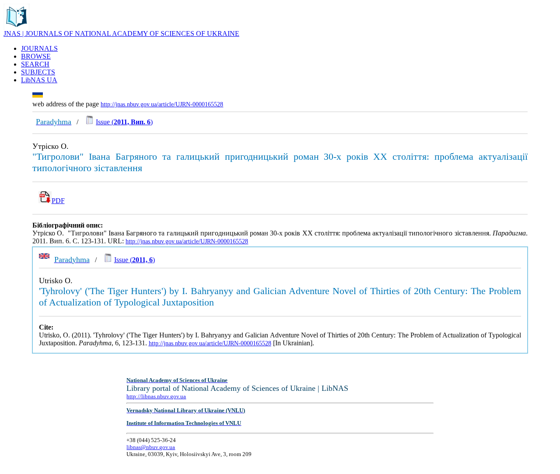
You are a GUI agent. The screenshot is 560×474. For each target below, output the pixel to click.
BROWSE (36, 56)
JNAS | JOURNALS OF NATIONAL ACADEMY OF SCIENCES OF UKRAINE (121, 33)
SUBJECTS (38, 72)
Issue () (124, 122)
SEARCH (35, 64)
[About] (17, 27)
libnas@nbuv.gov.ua (150, 447)
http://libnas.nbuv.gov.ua (156, 396)
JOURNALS (39, 48)
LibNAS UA (39, 80)
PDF (58, 200)
